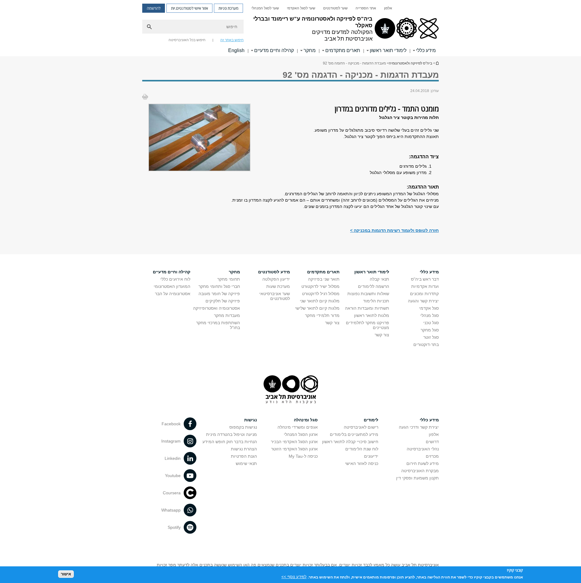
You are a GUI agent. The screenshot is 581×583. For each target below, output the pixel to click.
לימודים (371, 419)
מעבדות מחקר (227, 315)
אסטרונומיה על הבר (172, 293)
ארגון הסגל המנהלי (301, 434)
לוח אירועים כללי (175, 279)
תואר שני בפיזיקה (324, 279)
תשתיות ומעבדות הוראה (367, 308)
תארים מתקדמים (342, 50)
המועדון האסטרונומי (172, 286)
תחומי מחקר (228, 279)
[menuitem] (388, 8)
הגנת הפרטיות (244, 456)
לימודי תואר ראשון (388, 50)
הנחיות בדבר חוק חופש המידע (229, 441)
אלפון (388, 8)
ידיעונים (371, 456)
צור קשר (382, 334)
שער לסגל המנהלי (265, 8)
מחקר (310, 50)
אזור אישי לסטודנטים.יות (189, 8)
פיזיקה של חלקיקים (222, 300)
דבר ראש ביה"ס (425, 279)
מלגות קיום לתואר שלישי (317, 308)
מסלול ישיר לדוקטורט (320, 286)
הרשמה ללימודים (373, 286)
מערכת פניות (228, 8)
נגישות (250, 419)
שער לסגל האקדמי (301, 8)
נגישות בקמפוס (243, 427)
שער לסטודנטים (335, 8)
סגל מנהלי (429, 315)
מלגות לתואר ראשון (371, 315)
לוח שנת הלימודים (361, 448)
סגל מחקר (430, 330)
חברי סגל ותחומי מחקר (219, 286)
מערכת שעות (278, 286)
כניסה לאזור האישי (361, 463)
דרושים (432, 441)
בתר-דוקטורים (426, 344)
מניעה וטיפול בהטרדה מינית (231, 434)
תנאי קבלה (379, 279)
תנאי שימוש (246, 463)
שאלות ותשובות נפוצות (368, 293)
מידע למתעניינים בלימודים (354, 434)
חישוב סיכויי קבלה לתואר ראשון (350, 441)
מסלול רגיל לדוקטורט (321, 293)
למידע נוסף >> (294, 577)
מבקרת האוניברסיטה (420, 470)
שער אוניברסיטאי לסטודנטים (274, 296)
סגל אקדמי (429, 308)
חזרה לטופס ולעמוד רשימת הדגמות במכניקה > (394, 230)
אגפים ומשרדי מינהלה (297, 427)
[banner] (290, 28)
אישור (66, 574)
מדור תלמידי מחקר (322, 315)
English (236, 50)
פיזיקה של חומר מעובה (219, 293)
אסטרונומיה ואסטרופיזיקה (216, 308)
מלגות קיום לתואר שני (320, 300)
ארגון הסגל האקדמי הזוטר (294, 448)
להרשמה (153, 8)
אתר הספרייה (366, 8)
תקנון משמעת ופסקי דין (417, 478)
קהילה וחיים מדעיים (274, 50)
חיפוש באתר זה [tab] (232, 40)
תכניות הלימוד (376, 300)
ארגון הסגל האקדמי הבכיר (294, 441)
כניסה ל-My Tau (303, 456)
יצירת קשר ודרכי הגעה (419, 427)
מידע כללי (426, 50)
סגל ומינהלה (306, 419)
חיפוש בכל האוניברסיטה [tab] (187, 40)
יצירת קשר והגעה (423, 300)
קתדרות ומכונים (424, 293)
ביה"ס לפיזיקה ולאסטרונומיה (437, 63)
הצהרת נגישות (244, 448)
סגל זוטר (431, 337)
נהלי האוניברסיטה (423, 448)
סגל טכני (431, 322)
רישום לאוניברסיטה (361, 427)
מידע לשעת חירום (422, 463)
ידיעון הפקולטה (276, 279)
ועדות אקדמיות (425, 286)
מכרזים (432, 456)
